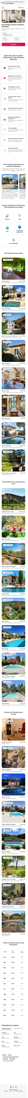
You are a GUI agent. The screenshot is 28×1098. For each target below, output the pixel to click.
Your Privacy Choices (18, 1091)
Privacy (6, 1091)
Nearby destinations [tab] (6, 1028)
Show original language (8, 3)
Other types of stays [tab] (18, 1028)
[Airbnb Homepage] (3, 7)
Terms (10, 1091)
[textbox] (7, 40)
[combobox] (13, 35)
